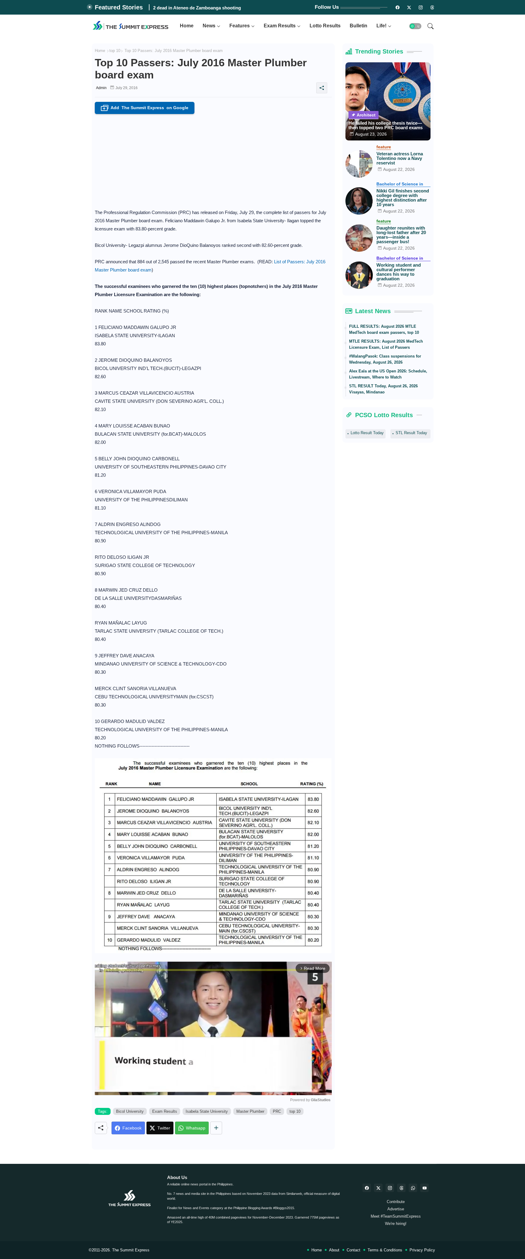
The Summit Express (130, 1250)
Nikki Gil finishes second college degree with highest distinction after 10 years (402, 198)
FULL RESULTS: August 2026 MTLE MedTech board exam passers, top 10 (384, 329)
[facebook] (366, 1188)
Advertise (395, 1209)
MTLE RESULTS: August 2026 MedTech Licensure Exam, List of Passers (386, 344)
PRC (277, 1111)
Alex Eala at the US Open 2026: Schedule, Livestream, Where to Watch (388, 374)
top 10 (114, 50)
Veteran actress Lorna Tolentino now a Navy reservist (399, 158)
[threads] (432, 7)
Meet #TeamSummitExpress (396, 1216)
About (334, 1250)
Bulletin (358, 25)
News (209, 25)
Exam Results (280, 25)
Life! (381, 25)
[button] (415, 26)
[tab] (186, 26)
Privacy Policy (422, 1250)
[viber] (413, 1188)
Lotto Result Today (367, 433)
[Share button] (216, 1128)
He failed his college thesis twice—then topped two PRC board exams (385, 125)
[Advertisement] (213, 159)
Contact (353, 1250)
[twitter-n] (409, 7)
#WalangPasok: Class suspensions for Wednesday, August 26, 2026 (385, 359)
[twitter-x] (378, 1188)
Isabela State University (207, 1111)
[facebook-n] (397, 7)
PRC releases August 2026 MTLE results (195, 7)
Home (187, 25)
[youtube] (424, 1188)
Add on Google (145, 108)
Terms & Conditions (385, 1250)
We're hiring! (396, 1223)
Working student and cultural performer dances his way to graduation (398, 272)
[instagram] (421, 7)
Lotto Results (325, 25)
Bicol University (130, 1111)
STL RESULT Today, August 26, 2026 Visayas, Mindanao (383, 389)
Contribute (396, 1201)
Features (239, 25)
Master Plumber (250, 1111)
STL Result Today (411, 433)
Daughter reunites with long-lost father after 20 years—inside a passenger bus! (401, 235)
